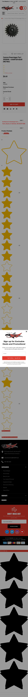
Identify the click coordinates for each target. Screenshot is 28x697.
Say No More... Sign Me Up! (14, 358)
